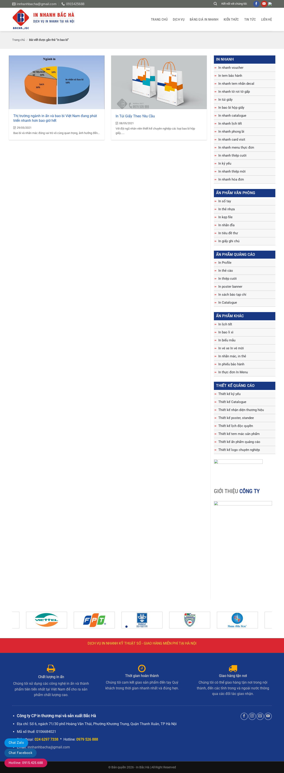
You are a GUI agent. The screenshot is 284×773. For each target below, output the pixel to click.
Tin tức (250, 20)
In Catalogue (227, 303)
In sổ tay (224, 201)
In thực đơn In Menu (233, 372)
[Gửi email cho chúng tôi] (260, 716)
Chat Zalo (16, 743)
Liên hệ (266, 20)
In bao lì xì (225, 332)
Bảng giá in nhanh (204, 20)
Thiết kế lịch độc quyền (235, 426)
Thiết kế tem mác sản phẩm (239, 434)
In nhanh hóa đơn (231, 179)
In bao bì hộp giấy (231, 108)
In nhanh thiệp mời (232, 171)
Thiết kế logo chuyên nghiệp (239, 450)
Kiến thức (231, 20)
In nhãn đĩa (226, 225)
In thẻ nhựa (226, 209)
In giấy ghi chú (228, 241)
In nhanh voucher (230, 68)
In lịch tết (225, 324)
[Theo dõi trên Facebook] (244, 716)
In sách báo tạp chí (232, 295)
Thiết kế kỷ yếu (229, 394)
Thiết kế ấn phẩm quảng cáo (239, 442)
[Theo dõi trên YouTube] (268, 716)
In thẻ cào (225, 271)
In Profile (224, 263)
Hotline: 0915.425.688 (26, 763)
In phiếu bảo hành (231, 364)
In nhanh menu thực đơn (236, 147)
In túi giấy (225, 100)
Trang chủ (159, 20)
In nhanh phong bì (231, 132)
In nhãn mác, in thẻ (232, 356)
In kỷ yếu (224, 163)
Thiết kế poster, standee (236, 418)
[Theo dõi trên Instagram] (252, 716)
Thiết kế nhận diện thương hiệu (241, 410)
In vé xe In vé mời (231, 348)
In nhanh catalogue (232, 116)
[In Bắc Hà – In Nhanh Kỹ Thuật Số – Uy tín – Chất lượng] (46, 19)
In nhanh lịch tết (230, 124)
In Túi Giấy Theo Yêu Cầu (135, 116)
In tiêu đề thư (228, 233)
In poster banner (230, 287)
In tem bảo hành (230, 76)
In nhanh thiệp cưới (232, 155)
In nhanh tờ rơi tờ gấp (234, 92)
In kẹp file (225, 217)
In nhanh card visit (231, 140)
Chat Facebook (20, 753)
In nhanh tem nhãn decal (236, 84)
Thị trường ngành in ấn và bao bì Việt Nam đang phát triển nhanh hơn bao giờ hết (55, 118)
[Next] (261, 622)
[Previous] (23, 622)
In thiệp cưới (227, 279)
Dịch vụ (178, 20)
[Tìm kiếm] (215, 4)
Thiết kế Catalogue (232, 402)
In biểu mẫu (226, 340)
